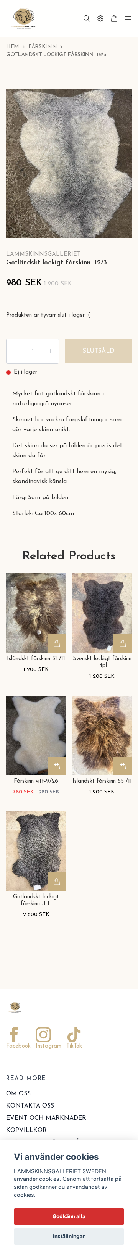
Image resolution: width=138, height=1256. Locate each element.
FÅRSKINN (42, 47)
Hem (12, 47)
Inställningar (69, 1236)
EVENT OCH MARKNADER (46, 1136)
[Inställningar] (100, 18)
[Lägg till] (57, 661)
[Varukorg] (114, 18)
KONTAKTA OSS (30, 1124)
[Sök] (87, 18)
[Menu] (128, 18)
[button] (119, 173)
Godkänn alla (69, 1216)
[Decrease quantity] (15, 369)
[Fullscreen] (116, 104)
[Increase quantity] (50, 369)
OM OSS (18, 1112)
